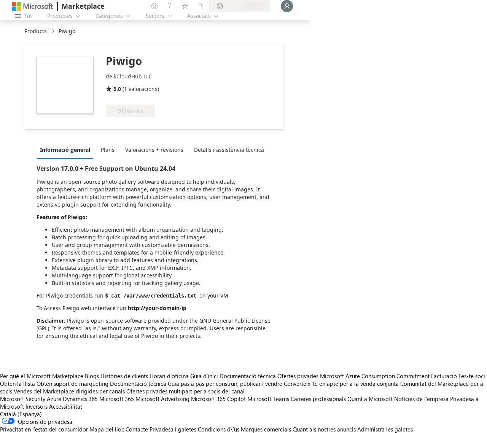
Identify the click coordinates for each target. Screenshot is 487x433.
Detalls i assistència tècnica (229, 149)
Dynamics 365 (80, 399)
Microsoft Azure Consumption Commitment (375, 376)
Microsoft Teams (268, 399)
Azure (54, 399)
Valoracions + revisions (154, 149)
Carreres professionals (318, 399)
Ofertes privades (297, 376)
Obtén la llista (17, 383)
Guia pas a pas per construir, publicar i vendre (225, 383)
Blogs (92, 376)
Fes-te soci (471, 376)
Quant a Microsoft (370, 399)
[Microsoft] (32, 6)
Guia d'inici (204, 376)
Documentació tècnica (248, 376)
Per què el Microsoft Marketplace (41, 376)
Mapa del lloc (106, 429)
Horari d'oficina (169, 376)
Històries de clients (124, 376)
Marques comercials (266, 429)
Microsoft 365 (116, 399)
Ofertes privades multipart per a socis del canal (185, 391)
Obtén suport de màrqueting (72, 383)
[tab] (67, 149)
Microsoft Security (22, 399)
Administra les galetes (385, 429)
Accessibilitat (65, 406)
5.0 (117, 88)
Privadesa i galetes (173, 429)
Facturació (444, 376)
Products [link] (35, 31)
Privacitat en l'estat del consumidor (44, 429)
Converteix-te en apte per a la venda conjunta (341, 383)
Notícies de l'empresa (421, 399)
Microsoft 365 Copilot (218, 399)
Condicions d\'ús (218, 429)
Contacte (137, 429)
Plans (108, 149)
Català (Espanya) (21, 414)
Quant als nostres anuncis (324, 429)
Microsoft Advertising (162, 399)
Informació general (65, 149)
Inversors (36, 406)
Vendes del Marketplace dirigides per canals (69, 391)
